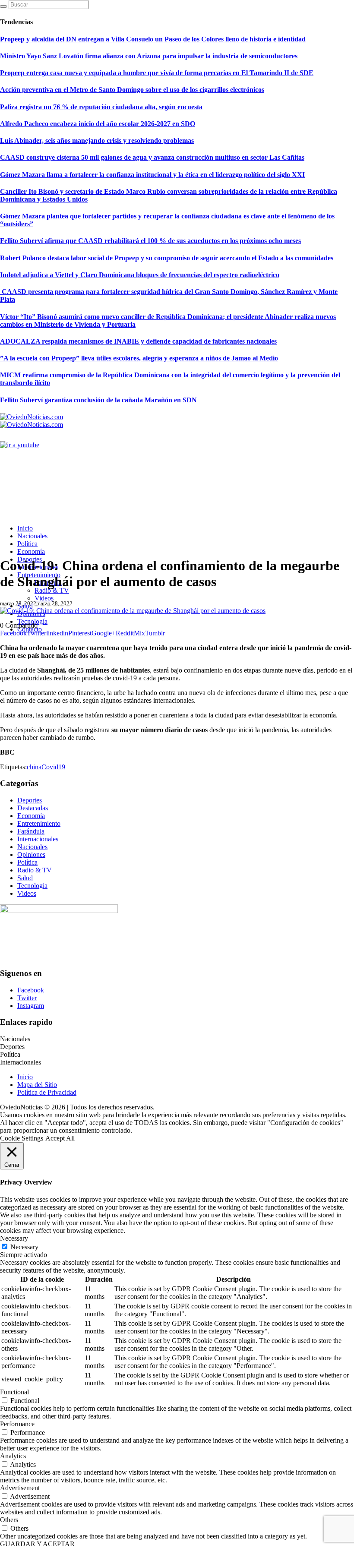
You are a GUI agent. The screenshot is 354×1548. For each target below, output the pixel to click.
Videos (26, 893)
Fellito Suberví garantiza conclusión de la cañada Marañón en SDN (98, 400)
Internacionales (37, 839)
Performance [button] (17, 1424)
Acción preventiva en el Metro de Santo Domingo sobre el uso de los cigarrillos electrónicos (132, 89)
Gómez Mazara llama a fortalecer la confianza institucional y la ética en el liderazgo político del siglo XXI (152, 174)
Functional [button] (14, 1392)
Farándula (30, 831)
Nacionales (32, 846)
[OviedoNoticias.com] (31, 420)
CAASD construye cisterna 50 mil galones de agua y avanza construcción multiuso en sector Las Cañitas (152, 157)
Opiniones (31, 854)
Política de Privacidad (46, 1092)
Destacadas (32, 808)
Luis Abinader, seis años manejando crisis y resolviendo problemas (97, 140)
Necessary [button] (14, 1238)
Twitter (27, 997)
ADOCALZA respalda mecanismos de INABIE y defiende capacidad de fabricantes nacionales (138, 341)
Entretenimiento (38, 823)
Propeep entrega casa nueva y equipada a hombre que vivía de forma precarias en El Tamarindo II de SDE (156, 72)
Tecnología (32, 885)
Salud (25, 877)
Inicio (25, 1076)
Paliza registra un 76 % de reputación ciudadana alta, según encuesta (101, 107)
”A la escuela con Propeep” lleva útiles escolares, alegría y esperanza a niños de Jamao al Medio (139, 358)
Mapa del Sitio (37, 1084)
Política (27, 862)
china (34, 767)
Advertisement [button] (20, 1487)
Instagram (30, 1005)
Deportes (29, 800)
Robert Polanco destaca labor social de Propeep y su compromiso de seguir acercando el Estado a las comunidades (166, 258)
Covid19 (53, 767)
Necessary (24, 1247)
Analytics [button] (13, 1456)
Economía (31, 815)
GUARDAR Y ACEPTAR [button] (37, 1544)
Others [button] (9, 1519)
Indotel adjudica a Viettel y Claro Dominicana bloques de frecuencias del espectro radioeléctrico (139, 274)
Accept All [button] (60, 1138)
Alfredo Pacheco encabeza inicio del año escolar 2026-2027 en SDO (97, 123)
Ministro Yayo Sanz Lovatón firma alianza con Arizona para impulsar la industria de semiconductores (148, 56)
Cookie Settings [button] (21, 1138)
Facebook (30, 990)
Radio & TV (34, 870)
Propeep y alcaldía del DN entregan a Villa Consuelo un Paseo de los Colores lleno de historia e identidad (153, 39)
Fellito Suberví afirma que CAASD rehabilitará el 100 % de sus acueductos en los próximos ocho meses (150, 240)
